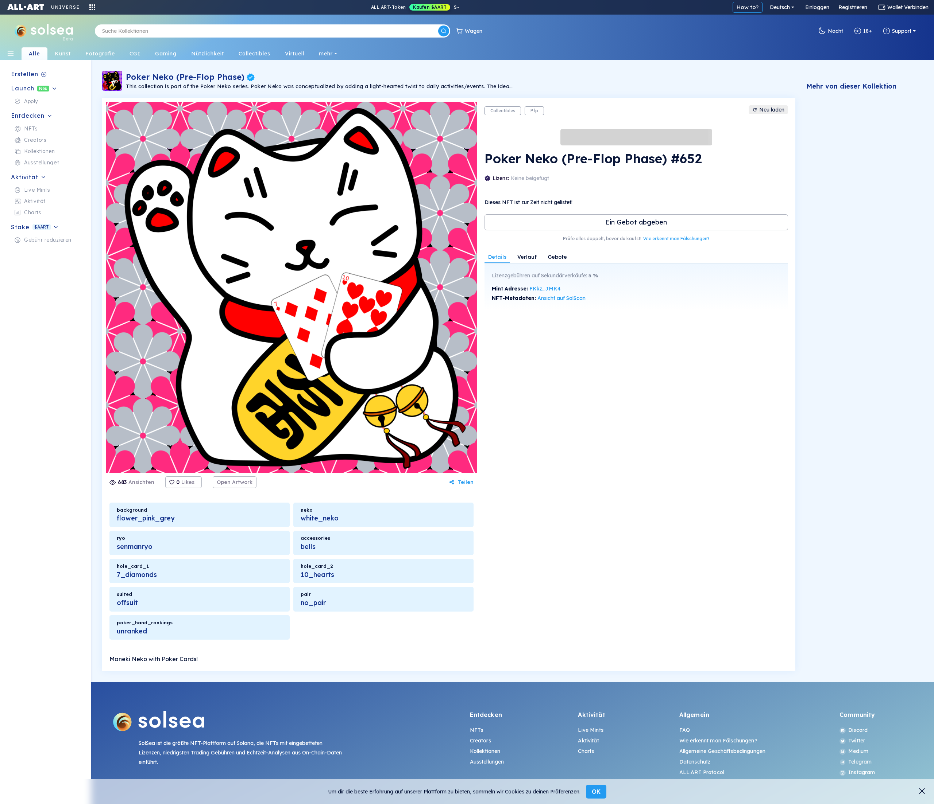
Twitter (856, 740)
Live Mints (590, 730)
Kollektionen (485, 751)
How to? (748, 7)
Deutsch (780, 7)
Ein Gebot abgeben (636, 222)
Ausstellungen (487, 761)
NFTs (476, 730)
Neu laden (771, 109)
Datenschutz (695, 761)
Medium (858, 751)
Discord (858, 730)
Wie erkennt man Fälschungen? (676, 238)
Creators (480, 740)
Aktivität (588, 740)
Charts (586, 751)
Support (901, 31)
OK (596, 791)
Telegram (860, 761)
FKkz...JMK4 (544, 288)
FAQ (684, 730)
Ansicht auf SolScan (561, 298)
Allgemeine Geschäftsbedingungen (722, 751)
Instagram (861, 772)
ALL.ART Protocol (701, 772)
